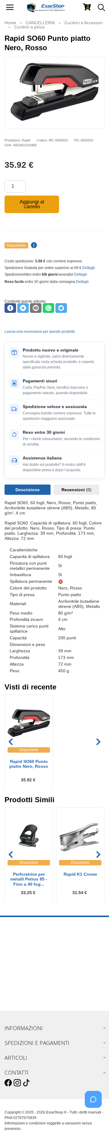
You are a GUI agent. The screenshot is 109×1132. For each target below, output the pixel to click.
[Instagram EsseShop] (17, 1083)
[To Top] (95, 1118)
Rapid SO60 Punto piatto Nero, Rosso (28, 764)
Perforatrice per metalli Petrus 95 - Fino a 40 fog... (28, 879)
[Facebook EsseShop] (8, 1083)
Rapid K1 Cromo (80, 874)
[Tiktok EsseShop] (26, 1083)
